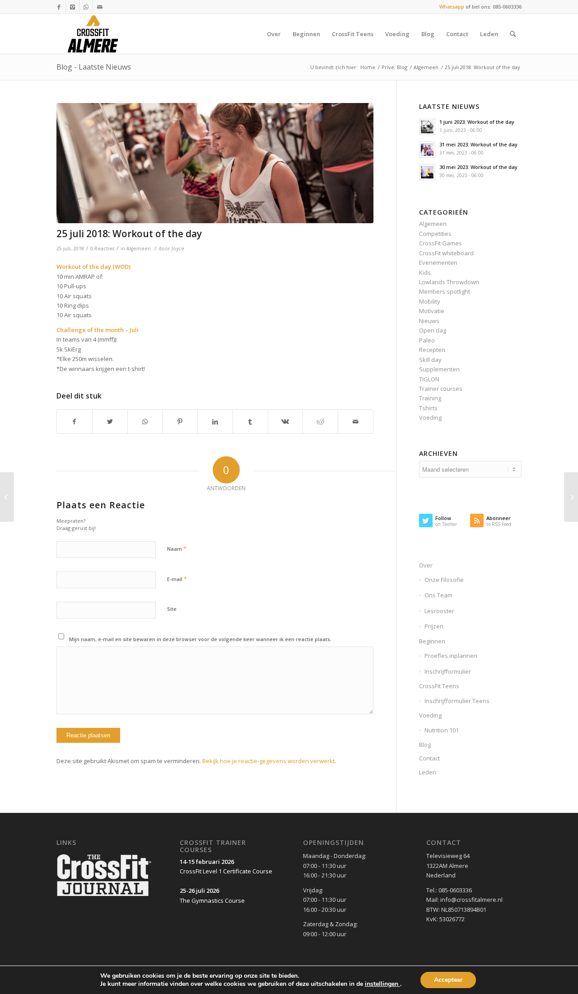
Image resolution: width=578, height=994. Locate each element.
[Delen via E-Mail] (355, 421)
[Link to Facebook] (58, 7)
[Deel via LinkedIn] (215, 421)
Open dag (432, 330)
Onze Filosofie (444, 580)
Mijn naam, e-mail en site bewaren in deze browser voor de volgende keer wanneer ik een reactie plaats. (200, 639)
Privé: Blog (394, 67)
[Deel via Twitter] (110, 421)
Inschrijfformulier (447, 671)
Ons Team (438, 595)
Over (426, 565)
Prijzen (433, 626)
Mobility (429, 301)
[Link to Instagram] (72, 7)
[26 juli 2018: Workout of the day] (571, 497)
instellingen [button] (382, 984)
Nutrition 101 (441, 730)
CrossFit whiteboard (446, 253)
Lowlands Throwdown (449, 282)
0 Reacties (102, 248)
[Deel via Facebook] (74, 421)
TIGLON (429, 379)
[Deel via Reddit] (320, 421)
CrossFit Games (440, 243)
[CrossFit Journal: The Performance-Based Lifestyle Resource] (104, 897)
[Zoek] (513, 34)
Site (172, 608)
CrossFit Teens (439, 686)
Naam (176, 548)
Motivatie (431, 311)
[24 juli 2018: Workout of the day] (7, 497)
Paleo (427, 340)
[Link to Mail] (100, 7)
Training (430, 398)
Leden (427, 772)
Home (367, 67)
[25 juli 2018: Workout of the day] (214, 163)
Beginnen (432, 641)
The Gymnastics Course (212, 900)
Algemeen (426, 67)
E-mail (177, 579)
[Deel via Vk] (285, 421)
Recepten (432, 350)
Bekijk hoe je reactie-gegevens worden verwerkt (268, 761)
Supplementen (439, 369)
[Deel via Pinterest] (180, 421)
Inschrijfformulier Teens (456, 701)
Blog (425, 745)
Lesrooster (439, 611)
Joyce (178, 248)
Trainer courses (440, 388)
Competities (435, 234)
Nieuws (429, 321)
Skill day (430, 360)
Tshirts (428, 408)
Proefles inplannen (450, 656)
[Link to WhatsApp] (86, 7)
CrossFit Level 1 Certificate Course (226, 871)
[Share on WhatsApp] (145, 421)
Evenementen (438, 262)
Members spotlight (444, 291)
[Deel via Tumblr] (250, 421)
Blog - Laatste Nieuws (93, 67)
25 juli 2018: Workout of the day (129, 233)
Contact (429, 758)
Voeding (430, 417)
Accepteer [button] (448, 979)
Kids (425, 272)
